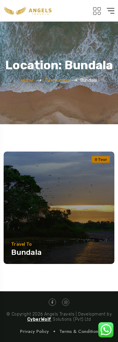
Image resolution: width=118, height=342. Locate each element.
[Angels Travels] (29, 11)
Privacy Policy (34, 331)
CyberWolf (39, 319)
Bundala (27, 252)
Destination (56, 80)
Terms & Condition (78, 331)
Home (27, 80)
